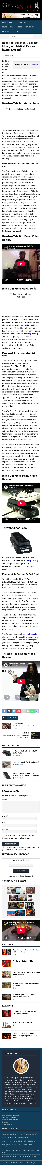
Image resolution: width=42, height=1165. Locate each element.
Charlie (6, 56)
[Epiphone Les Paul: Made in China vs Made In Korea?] (6, 974)
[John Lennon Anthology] (20, 890)
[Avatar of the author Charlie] (21, 1071)
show (35, 65)
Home (4, 23)
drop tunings (33, 560)
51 (15, 963)
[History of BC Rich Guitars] (6, 1025)
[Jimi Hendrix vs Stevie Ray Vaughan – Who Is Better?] (6, 952)
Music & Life (29, 27)
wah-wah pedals (30, 634)
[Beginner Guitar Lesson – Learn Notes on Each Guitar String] (20, 913)
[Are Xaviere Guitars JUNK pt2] (6, 963)
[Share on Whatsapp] (32, 711)
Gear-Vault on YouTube (10, 1120)
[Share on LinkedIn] (14, 711)
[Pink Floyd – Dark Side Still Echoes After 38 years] (29, 905)
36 (15, 977)
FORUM (15, 31)
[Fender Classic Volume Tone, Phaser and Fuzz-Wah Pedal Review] (6, 775)
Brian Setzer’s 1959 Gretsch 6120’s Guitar (21, 1141)
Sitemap (5, 1122)
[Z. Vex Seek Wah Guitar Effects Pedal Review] (11, 913)
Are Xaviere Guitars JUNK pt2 (23, 961)
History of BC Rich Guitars (22, 1022)
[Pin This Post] (18, 711)
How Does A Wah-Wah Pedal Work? (26, 762)
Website (5, 829)
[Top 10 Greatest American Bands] (30, 890)
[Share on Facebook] (4, 711)
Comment (6, 799)
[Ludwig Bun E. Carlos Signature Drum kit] (22, 897)
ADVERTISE (5, 31)
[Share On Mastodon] (37, 711)
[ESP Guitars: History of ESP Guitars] (11, 890)
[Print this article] (28, 711)
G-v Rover (18, 755)
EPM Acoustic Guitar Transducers (24, 1156)
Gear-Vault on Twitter (9, 1117)
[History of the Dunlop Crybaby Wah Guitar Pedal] (6, 753)
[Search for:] (21, 36)
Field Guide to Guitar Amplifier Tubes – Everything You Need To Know (25, 1036)
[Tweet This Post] (9, 711)
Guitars (12, 23)
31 (15, 999)
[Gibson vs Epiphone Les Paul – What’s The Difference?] (6, 997)
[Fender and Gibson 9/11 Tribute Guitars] (30, 912)
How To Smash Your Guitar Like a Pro (25, 1134)
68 (15, 954)
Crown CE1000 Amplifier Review (17, 1138)
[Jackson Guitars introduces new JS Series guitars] (12, 905)
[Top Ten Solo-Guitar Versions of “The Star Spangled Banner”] (13, 898)
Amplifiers (23, 23)
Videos (19, 27)
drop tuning (32, 334)
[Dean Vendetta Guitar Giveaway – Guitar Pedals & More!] (21, 15)
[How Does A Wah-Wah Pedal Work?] (6, 764)
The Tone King (7, 1124)
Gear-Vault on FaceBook (10, 1115)
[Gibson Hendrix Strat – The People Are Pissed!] (6, 985)
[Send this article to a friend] (23, 711)
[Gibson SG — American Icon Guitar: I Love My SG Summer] (6, 1013)
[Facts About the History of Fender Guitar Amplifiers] (20, 905)
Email (4, 822)
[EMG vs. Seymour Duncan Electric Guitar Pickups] (30, 898)
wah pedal (12, 718)
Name (4, 816)
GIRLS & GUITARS (7, 27)
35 (15, 988)
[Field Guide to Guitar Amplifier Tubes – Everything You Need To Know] (6, 1036)
